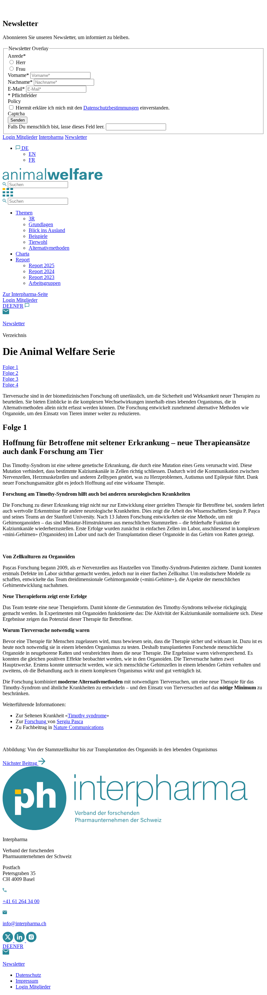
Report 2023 (41, 277)
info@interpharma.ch (24, 923)
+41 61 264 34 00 (21, 901)
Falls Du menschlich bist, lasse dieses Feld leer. (57, 126)
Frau (20, 69)
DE (6, 306)
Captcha (16, 113)
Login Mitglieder (20, 137)
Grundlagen (41, 224)
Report (23, 259)
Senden (17, 120)
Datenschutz (28, 975)
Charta (22, 253)
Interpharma (51, 137)
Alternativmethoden (49, 248)
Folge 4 (10, 385)
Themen (24, 212)
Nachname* (21, 82)
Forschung (35, 721)
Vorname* (19, 75)
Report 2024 (41, 271)
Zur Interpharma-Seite (25, 294)
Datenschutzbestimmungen (111, 107)
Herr (20, 62)
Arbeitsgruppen (45, 283)
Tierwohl (38, 242)
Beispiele (38, 236)
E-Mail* (17, 89)
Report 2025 (41, 265)
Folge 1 (10, 367)
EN (13, 306)
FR (20, 306)
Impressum (27, 981)
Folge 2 (10, 373)
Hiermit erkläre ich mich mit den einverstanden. (92, 107)
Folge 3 (10, 379)
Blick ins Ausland (47, 230)
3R (32, 218)
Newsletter (76, 137)
